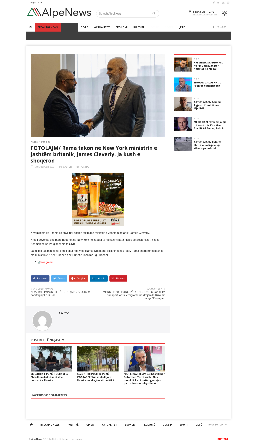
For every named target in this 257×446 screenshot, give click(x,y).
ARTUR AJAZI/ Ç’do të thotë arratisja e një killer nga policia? (207, 145)
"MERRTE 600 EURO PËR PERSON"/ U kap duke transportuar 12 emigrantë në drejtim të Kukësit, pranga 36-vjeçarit (133, 295)
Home (34, 141)
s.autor (67, 167)
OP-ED (84, 27)
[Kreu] (30, 27)
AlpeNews (36, 439)
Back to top (215, 425)
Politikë (69, 27)
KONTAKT (222, 439)
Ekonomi (121, 27)
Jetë (182, 27)
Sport (169, 27)
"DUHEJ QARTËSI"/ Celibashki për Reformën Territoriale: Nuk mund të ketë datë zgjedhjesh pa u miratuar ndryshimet (144, 378)
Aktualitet (102, 27)
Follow (221, 27)
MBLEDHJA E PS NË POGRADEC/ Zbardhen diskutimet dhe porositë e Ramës (49, 377)
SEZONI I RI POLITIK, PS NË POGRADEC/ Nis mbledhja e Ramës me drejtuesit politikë (95, 377)
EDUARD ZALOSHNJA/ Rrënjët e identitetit (207, 84)
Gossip (155, 27)
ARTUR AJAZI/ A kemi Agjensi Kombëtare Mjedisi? (207, 105)
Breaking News (48, 27)
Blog (196, 59)
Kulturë (139, 27)
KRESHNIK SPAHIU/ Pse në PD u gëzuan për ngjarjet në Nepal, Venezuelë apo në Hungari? (208, 69)
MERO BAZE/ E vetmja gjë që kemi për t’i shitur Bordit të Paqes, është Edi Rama (210, 126)
